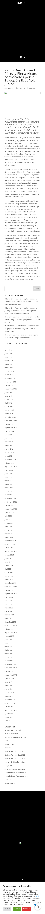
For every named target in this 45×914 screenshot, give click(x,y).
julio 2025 (8, 392)
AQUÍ (37, 896)
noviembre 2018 (10, 668)
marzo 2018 (9, 689)
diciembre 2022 (10, 498)
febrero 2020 (9, 615)
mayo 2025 (8, 399)
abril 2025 (8, 403)
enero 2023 (8, 495)
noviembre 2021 (10, 544)
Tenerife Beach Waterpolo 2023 (16, 772)
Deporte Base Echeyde (13, 730)
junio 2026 (8, 357)
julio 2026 (8, 353)
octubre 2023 (9, 463)
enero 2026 (8, 375)
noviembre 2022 (10, 502)
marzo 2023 (9, 488)
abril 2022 (8, 526)
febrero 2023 (9, 491)
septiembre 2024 (10, 428)
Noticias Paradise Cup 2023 (14, 755)
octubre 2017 (9, 707)
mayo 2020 (8, 608)
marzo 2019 (9, 654)
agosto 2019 (9, 636)
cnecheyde (11, 88)
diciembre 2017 (10, 699)
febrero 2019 (9, 657)
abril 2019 (8, 650)
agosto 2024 (9, 431)
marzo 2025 (9, 406)
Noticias (31, 88)
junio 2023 (8, 477)
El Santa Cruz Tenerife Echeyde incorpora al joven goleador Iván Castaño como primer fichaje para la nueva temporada (20, 310)
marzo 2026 (9, 368)
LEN (6, 741)
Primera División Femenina (14, 762)
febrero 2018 (9, 692)
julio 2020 (8, 601)
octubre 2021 (9, 548)
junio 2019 (8, 643)
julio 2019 (8, 639)
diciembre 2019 (10, 622)
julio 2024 (8, 435)
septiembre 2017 (10, 710)
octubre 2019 (9, 629)
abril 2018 (8, 685)
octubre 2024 (9, 424)
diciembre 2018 (10, 664)
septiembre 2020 (10, 594)
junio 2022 (8, 519)
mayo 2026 (8, 361)
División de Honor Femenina (15, 737)
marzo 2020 (9, 611)
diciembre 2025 (10, 378)
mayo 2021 (8, 565)
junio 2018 (8, 682)
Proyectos (8, 765)
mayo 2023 (8, 481)
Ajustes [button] (7, 909)
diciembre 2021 (10, 541)
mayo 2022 (8, 523)
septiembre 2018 (10, 675)
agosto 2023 (9, 470)
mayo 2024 (8, 442)
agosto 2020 (9, 597)
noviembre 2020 (10, 587)
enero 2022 (8, 537)
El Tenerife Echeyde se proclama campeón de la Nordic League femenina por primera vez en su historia (22, 319)
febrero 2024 (9, 452)
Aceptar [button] (17, 909)
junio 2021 (8, 562)
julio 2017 (8, 717)
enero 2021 (8, 579)
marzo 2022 (9, 530)
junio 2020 (8, 604)
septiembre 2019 (10, 632)
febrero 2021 (9, 576)
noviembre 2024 (10, 421)
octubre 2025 (9, 385)
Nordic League (9, 744)
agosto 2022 (9, 512)
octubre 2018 (9, 671)
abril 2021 (8, 569)
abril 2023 (8, 484)
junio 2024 (8, 438)
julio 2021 (8, 558)
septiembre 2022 (10, 509)
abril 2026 (8, 364)
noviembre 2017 (10, 703)
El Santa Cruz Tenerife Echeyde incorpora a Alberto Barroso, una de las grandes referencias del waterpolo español (22, 301)
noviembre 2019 (10, 625)
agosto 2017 (9, 714)
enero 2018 (8, 696)
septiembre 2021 (10, 551)
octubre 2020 (9, 590)
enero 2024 (8, 456)
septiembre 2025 (10, 389)
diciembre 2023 (10, 459)
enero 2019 (8, 661)
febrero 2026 (9, 371)
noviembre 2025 (10, 382)
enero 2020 (8, 618)
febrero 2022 (9, 534)
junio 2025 (8, 396)
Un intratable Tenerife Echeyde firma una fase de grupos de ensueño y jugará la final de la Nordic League (21, 328)
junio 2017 (8, 721)
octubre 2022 (9, 505)
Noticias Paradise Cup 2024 (14, 758)
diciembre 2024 (10, 417)
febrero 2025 (9, 410)
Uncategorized (9, 783)
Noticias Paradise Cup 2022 (14, 751)
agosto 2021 (9, 555)
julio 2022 (8, 516)
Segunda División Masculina (14, 769)
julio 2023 (8, 473)
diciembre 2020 (10, 583)
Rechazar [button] (26, 909)
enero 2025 (8, 414)
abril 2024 (8, 445)
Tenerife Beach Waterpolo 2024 (16, 776)
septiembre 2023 (10, 466)
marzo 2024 (9, 449)
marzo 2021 (9, 572)
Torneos (7, 779)
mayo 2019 (8, 647)
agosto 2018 (9, 678)
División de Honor (11, 734)
